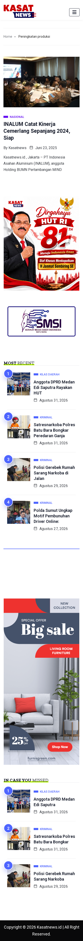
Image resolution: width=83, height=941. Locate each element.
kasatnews (18, 148)
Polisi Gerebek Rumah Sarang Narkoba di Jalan (54, 473)
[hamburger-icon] (74, 12)
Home (7, 36)
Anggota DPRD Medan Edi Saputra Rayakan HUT (54, 387)
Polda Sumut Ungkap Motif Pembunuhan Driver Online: (53, 516)
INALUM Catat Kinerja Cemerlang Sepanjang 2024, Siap (36, 131)
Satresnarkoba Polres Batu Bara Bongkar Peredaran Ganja (54, 430)
